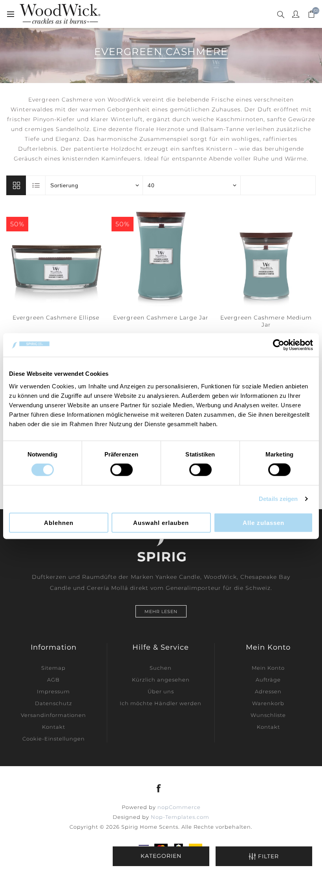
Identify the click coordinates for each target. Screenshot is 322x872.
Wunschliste (268, 715)
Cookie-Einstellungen (53, 738)
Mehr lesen (161, 611)
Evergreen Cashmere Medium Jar (266, 321)
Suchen (161, 668)
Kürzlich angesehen (161, 679)
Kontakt (53, 727)
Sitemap (53, 668)
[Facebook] (159, 788)
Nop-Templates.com (180, 817)
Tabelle (16, 185)
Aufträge (268, 679)
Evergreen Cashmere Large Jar (161, 317)
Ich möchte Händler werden (160, 703)
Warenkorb (268, 703)
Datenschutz (53, 703)
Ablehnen (58, 522)
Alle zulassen (263, 522)
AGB (53, 679)
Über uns (161, 691)
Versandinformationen (53, 715)
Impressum (53, 691)
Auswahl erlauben (161, 522)
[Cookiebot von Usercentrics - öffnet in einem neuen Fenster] (278, 345)
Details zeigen (278, 498)
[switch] (121, 470)
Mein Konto (268, 668)
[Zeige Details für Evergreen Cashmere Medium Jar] (266, 256)
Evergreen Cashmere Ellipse (56, 317)
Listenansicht (36, 185)
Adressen (268, 691)
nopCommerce (179, 807)
